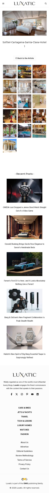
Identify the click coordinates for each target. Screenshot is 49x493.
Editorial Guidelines (25, 451)
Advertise (24, 447)
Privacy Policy (24, 464)
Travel (24, 417)
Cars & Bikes (24, 408)
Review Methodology (24, 455)
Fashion (25, 434)
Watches (24, 430)
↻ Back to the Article (24, 58)
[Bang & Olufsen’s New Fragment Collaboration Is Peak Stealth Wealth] (24, 301)
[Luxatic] (24, 3)
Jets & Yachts (24, 412)
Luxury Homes (24, 425)
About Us (24, 442)
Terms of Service (24, 460)
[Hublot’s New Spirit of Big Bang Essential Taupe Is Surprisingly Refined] (24, 338)
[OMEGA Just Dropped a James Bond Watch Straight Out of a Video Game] (24, 191)
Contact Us (24, 469)
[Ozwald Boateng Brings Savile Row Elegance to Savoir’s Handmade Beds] (24, 227)
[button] (45, 3)
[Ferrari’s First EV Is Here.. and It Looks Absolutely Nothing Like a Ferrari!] (24, 264)
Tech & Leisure (24, 421)
